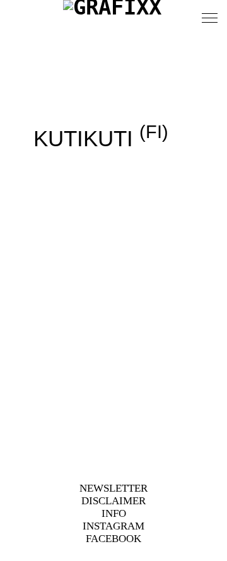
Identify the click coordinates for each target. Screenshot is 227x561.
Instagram (113, 526)
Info (114, 513)
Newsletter (113, 488)
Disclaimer (113, 501)
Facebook (113, 539)
